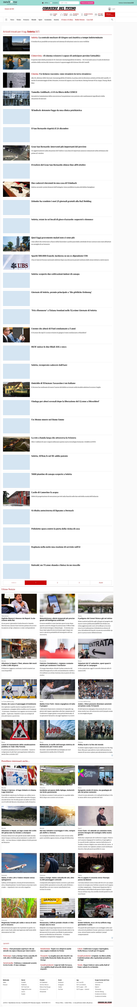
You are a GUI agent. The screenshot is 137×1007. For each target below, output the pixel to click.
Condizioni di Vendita (100, 996)
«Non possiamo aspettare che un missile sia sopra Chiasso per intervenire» (19, 950)
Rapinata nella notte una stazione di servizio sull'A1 (55, 547)
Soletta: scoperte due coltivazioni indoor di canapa (55, 274)
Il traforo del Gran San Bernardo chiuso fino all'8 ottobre (58, 165)
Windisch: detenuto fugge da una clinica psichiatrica (56, 110)
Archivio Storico (44, 985)
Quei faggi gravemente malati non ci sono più (53, 237)
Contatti (23, 982)
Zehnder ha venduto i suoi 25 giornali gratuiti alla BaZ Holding (61, 201)
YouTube (60, 989)
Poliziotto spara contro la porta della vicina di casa (55, 528)
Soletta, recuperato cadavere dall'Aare (49, 365)
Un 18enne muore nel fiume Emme (47, 419)
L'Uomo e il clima (67, 20)
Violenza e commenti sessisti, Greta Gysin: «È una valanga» (20, 964)
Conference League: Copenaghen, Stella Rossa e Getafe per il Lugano (93, 950)
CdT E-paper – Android (83, 989)
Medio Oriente (80, 20)
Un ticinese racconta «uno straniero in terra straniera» (61, 74)
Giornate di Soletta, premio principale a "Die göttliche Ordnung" (61, 292)
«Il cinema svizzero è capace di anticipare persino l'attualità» (66, 55)
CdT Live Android (81, 985)
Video (4, 982)
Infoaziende (43, 991)
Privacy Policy (59, 1002)
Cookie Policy (68, 1002)
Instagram (61, 985)
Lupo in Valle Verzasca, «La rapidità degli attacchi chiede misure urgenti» (56, 967)
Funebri (23, 994)
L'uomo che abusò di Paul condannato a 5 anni (53, 328)
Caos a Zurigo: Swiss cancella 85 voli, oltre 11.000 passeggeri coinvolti (20, 957)
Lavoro (23, 991)
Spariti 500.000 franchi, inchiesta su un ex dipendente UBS (59, 256)
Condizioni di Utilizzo (100, 994)
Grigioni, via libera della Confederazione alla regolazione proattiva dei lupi (94, 958)
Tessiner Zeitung (99, 991)
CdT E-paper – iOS (82, 987)
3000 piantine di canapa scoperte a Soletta (51, 474)
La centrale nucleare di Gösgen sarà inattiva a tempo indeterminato (67, 37)
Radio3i (97, 987)
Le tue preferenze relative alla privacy (83, 1002)
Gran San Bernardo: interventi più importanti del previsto (58, 146)
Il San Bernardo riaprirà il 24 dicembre (49, 128)
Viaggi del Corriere (26, 989)
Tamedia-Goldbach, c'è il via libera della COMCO (54, 92)
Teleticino (97, 985)
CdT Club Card (25, 987)
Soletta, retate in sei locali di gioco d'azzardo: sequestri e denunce (62, 219)
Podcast (5, 985)
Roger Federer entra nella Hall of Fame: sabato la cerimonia (93, 966)
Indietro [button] (14, 583)
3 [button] (79, 583)
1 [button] (35, 583)
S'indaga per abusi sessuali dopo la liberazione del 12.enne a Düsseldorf (65, 401)
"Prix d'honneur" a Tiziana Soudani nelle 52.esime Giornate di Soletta (64, 310)
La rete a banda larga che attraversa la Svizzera (53, 437)
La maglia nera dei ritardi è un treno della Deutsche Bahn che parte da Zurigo (56, 958)
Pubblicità (24, 985)
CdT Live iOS (80, 982)
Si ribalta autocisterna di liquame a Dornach (52, 510)
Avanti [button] (101, 583)
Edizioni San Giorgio (45, 987)
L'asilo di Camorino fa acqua (44, 492)
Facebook (60, 982)
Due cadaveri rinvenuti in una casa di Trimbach (54, 183)
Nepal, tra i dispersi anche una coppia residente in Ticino (55, 950)
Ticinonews (98, 989)
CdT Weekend (43, 982)
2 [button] (57, 583)
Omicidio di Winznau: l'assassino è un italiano (53, 383)
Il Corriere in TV (44, 989)
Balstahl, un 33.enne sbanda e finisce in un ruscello (55, 565)
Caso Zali (90, 20)
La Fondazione (99, 982)
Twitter (60, 987)
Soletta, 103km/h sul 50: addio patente (49, 456)
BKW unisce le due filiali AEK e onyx (49, 346)
